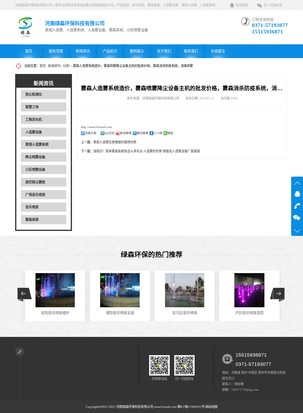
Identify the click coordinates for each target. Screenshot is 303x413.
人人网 (158, 133)
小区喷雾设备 (35, 169)
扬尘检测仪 (33, 94)
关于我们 (164, 51)
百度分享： (92, 133)
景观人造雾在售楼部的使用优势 (114, 142)
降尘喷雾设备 (35, 157)
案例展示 (137, 51)
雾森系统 (32, 219)
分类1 (67, 66)
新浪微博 (125, 133)
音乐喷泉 (32, 207)
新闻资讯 (83, 51)
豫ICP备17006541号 (191, 406)
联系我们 (191, 51)
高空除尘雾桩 (35, 182)
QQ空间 (110, 133)
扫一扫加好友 (273, 5)
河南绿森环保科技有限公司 (134, 406)
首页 (28, 51)
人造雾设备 (33, 132)
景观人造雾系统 (37, 144)
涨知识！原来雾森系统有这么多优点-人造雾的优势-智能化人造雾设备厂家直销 (146, 151)
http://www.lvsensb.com (96, 127)
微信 (170, 133)
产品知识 (110, 51)
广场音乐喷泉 (35, 195)
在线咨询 (242, 5)
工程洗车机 (33, 119)
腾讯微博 (142, 133)
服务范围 (56, 51)
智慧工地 (32, 107)
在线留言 (218, 51)
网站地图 (211, 406)
